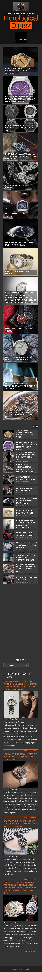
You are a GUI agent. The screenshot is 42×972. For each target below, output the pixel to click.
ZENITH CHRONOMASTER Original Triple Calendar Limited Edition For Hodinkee (26, 467)
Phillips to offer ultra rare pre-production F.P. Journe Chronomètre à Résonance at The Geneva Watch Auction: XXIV (20, 887)
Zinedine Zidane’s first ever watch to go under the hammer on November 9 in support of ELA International (21, 685)
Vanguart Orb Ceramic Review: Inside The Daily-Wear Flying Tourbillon (20, 756)
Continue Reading (31, 751)
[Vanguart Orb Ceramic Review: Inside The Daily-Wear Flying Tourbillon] (21, 763)
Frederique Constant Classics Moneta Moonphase (26, 500)
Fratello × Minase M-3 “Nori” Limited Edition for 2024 (26, 545)
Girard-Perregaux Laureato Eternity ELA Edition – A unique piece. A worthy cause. (26, 444)
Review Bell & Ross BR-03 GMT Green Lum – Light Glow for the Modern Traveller (21, 824)
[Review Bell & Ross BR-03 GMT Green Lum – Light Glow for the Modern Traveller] (21, 830)
